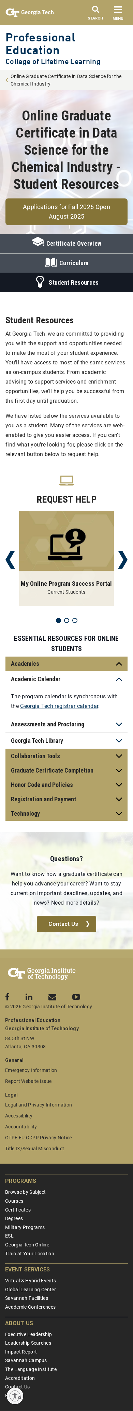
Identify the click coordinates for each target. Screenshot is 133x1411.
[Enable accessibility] (15, 1396)
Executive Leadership (28, 1334)
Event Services (27, 1269)
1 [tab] (58, 620)
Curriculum (73, 263)
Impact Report (21, 1352)
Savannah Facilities (26, 1298)
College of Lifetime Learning (53, 61)
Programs (20, 1181)
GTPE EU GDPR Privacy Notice (38, 1137)
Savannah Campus (26, 1360)
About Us (19, 1323)
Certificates (18, 1210)
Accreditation (20, 1378)
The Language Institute (31, 1369)
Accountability (21, 1126)
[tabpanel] (66, 559)
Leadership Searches (28, 1343)
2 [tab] (66, 620)
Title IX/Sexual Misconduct (34, 1148)
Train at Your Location (29, 1253)
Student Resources (74, 282)
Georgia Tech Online (27, 1244)
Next (123, 560)
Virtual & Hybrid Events (30, 1280)
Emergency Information (31, 1070)
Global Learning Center (30, 1289)
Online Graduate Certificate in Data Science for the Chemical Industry (66, 80)
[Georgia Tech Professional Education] (42, 974)
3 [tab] (74, 620)
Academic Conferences (30, 1307)
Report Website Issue (28, 1081)
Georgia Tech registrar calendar (59, 706)
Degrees (14, 1218)
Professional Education (40, 43)
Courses (14, 1201)
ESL (9, 1236)
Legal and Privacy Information (38, 1105)
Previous (10, 560)
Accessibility (18, 1115)
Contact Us (63, 924)
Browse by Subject (25, 1192)
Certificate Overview (73, 243)
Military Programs (25, 1227)
